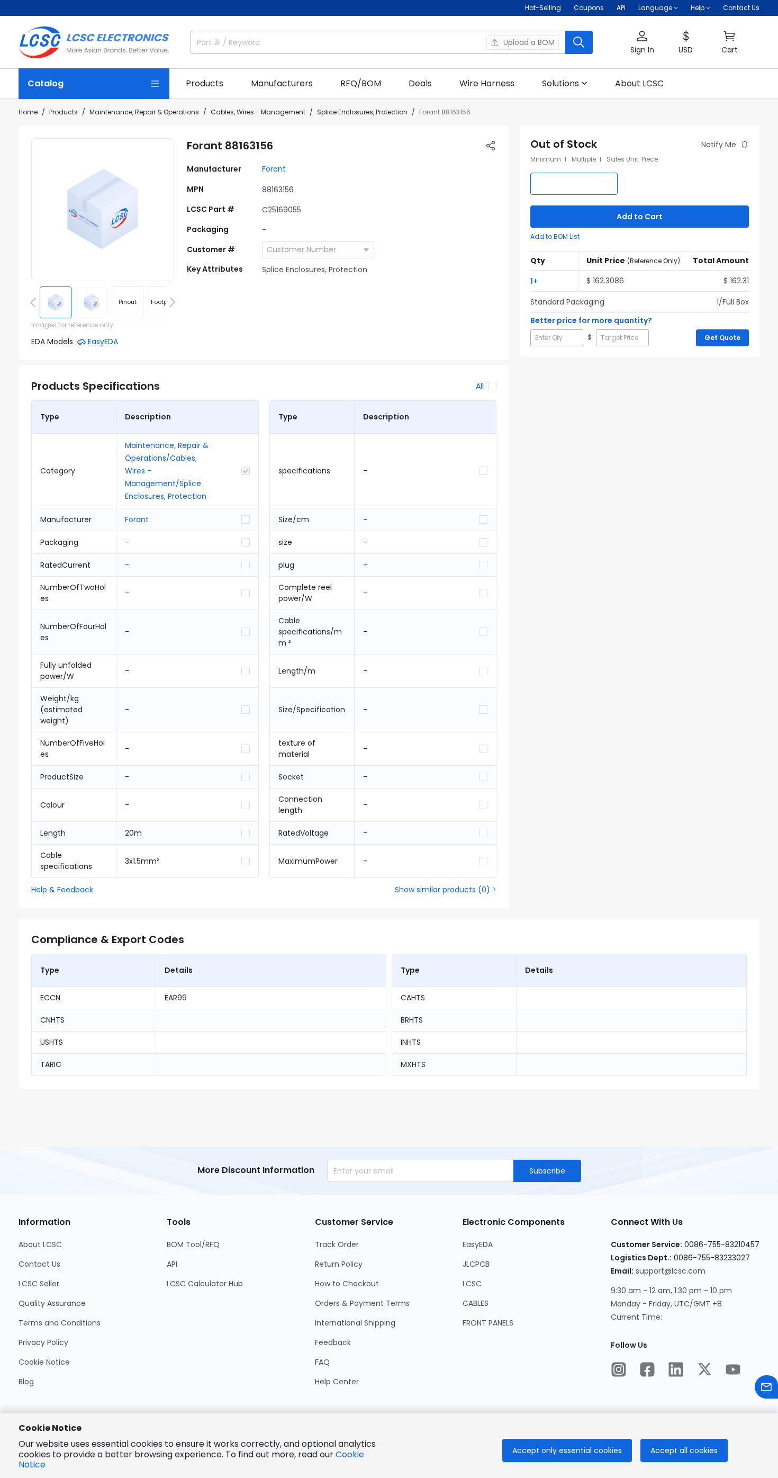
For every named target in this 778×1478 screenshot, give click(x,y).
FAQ (322, 1362)
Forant (274, 169)
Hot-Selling (543, 7)
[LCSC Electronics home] (94, 42)
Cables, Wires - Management (258, 112)
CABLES (475, 1303)
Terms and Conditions (60, 1323)
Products (63, 112)
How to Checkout (347, 1283)
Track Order (337, 1244)
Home (28, 112)
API (621, 7)
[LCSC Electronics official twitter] (704, 1369)
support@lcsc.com (670, 1271)
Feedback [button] (333, 1342)
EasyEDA (478, 1244)
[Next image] (170, 302)
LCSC (472, 1283)
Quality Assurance (52, 1303)
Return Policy (339, 1264)
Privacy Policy (43, 1342)
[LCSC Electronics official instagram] (619, 1369)
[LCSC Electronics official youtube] (733, 1369)
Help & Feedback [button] (62, 889)
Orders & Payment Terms (362, 1303)
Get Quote (722, 337)
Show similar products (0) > (445, 889)
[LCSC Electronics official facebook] (647, 1369)
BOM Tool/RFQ (193, 1244)
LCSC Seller (39, 1283)
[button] (642, 43)
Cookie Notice (44, 1362)
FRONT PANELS (488, 1323)
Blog (26, 1381)
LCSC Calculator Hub (205, 1283)
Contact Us (741, 7)
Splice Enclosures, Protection (362, 112)
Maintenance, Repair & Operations (144, 112)
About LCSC (40, 1244)
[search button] (579, 42)
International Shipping (355, 1323)
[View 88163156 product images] (102, 209)
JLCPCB (476, 1264)
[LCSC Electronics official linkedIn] (676, 1369)
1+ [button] (534, 281)
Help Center (337, 1381)
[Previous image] (35, 302)
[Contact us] (766, 1387)
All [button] (480, 386)
